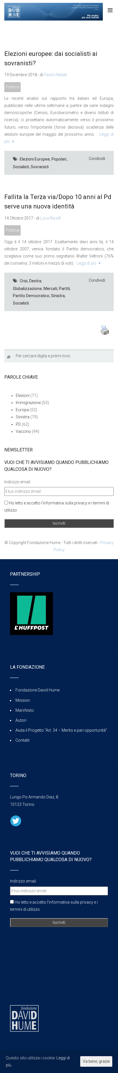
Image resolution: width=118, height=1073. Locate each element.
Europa (22, 409)
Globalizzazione (27, 288)
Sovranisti (40, 167)
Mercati (50, 288)
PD (18, 424)
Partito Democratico (31, 295)
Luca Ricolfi (50, 218)
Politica (12, 87)
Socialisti (21, 167)
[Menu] (110, 10)
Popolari (59, 159)
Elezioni (23, 395)
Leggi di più (85, 263)
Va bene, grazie (96, 1061)
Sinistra (58, 295)
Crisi (23, 281)
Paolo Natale (55, 74)
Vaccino (23, 431)
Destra (35, 281)
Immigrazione (28, 402)
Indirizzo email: (17, 482)
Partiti (64, 288)
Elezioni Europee (35, 159)
